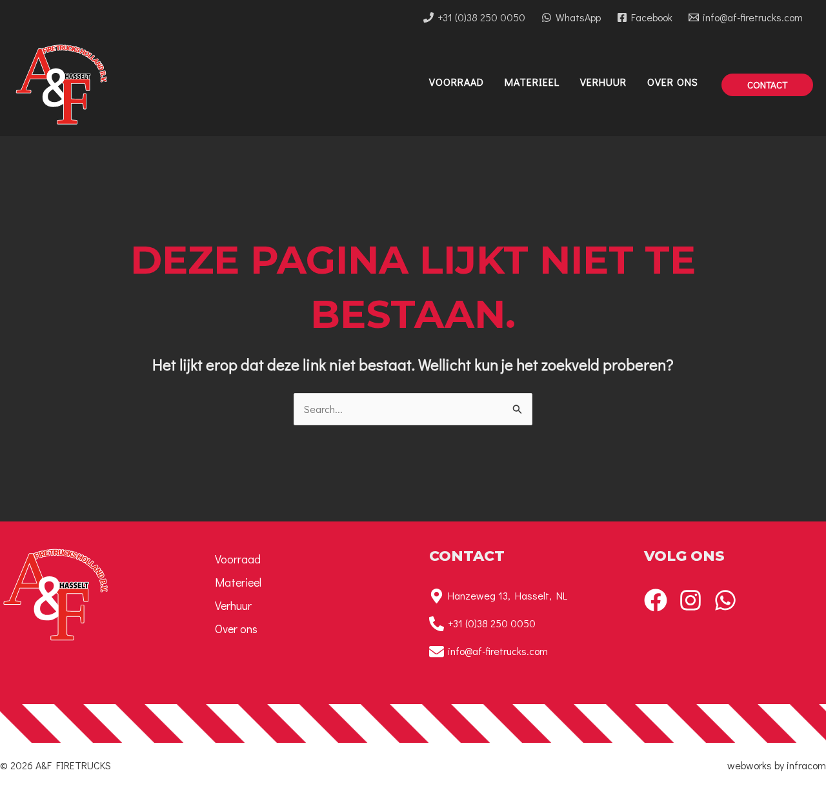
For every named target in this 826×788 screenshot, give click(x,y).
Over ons (236, 628)
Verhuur (233, 605)
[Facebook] (655, 600)
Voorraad (238, 559)
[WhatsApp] (725, 600)
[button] (767, 85)
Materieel (238, 582)
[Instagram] (690, 600)
